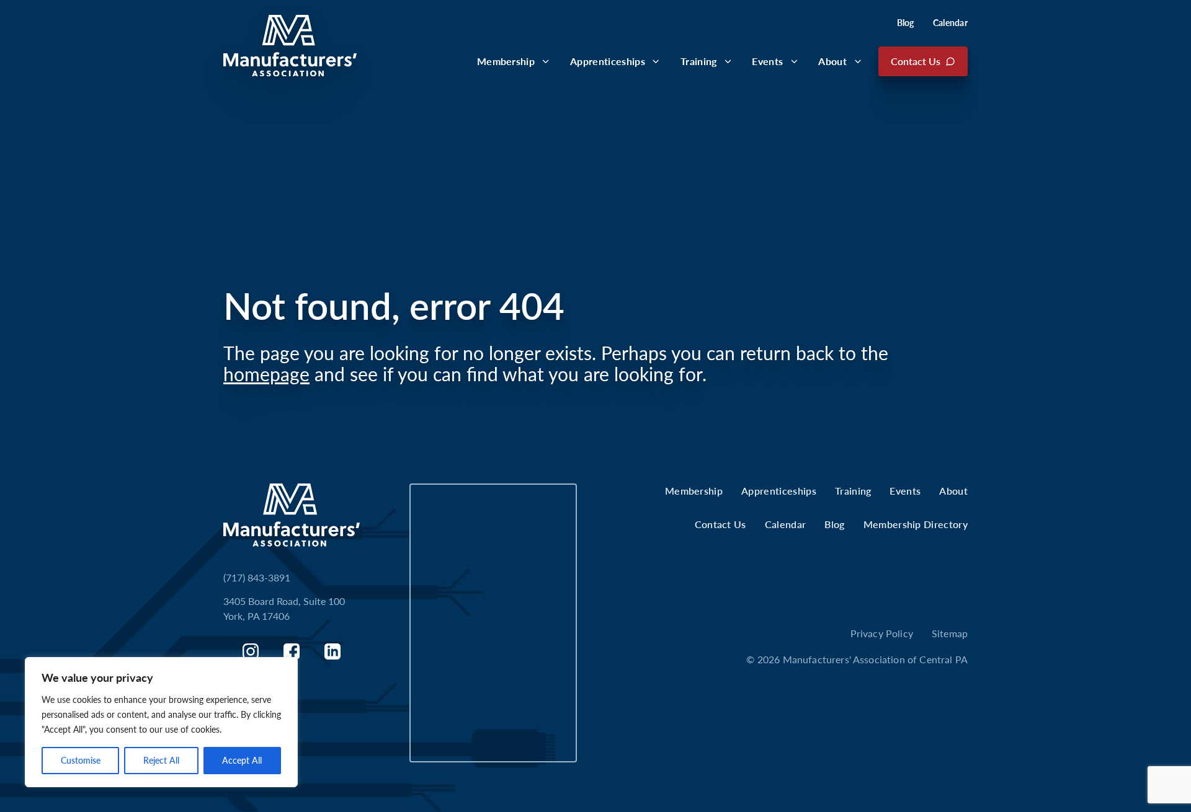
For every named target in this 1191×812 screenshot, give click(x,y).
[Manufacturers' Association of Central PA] (290, 45)
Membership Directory (915, 524)
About (832, 61)
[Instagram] (251, 651)
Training (698, 61)
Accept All (242, 760)
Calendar (950, 22)
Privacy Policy (881, 633)
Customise (80, 760)
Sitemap (950, 633)
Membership (506, 61)
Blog (905, 22)
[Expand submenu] (545, 61)
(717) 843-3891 (256, 577)
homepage (266, 374)
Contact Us (915, 61)
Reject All (161, 760)
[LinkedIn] (332, 651)
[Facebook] (291, 651)
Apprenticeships (607, 61)
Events (767, 61)
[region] (161, 722)
